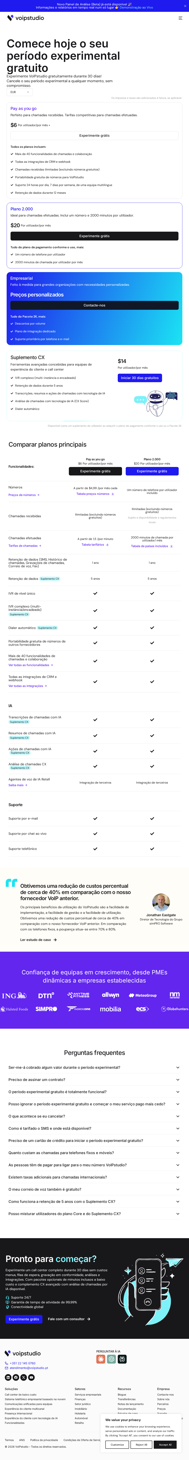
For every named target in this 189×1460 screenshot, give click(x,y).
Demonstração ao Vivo (136, 7)
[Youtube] (31, 1377)
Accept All (165, 1444)
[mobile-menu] (178, 18)
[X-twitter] (23, 1377)
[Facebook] (16, 1377)
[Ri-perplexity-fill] (122, 1359)
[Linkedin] (8, 1377)
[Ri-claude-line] (100, 1359)
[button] (94, 1067)
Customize (117, 1444)
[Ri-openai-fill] (111, 1359)
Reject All (141, 1444)
